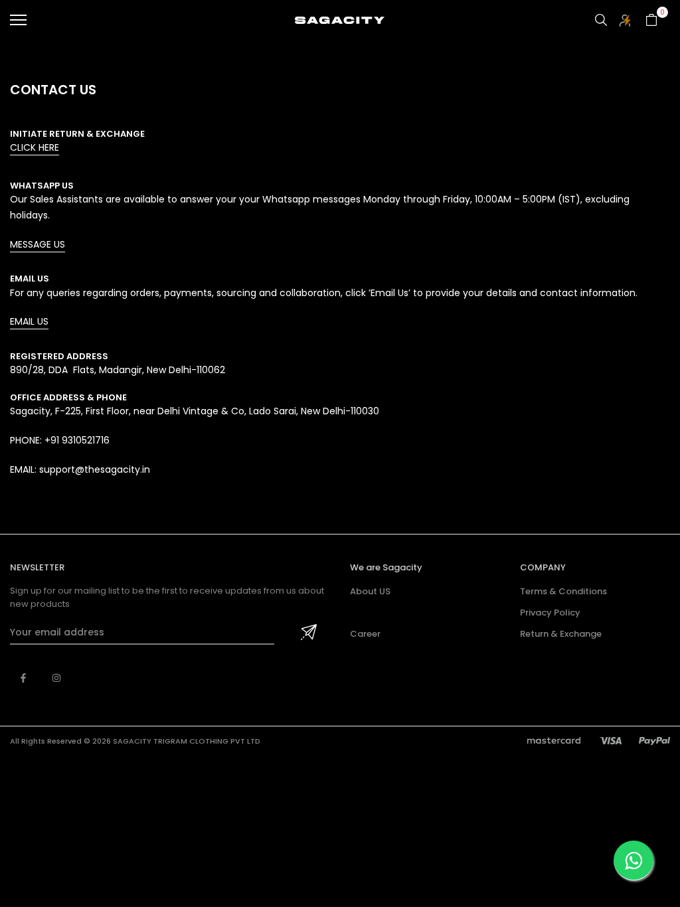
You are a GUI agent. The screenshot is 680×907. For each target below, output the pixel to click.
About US (370, 591)
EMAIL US (29, 321)
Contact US (375, 612)
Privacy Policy (550, 612)
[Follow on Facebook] (23, 678)
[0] (651, 20)
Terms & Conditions (563, 591)
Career (365, 633)
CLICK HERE (34, 147)
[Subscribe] (307, 633)
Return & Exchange (561, 633)
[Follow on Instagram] (56, 678)
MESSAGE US (37, 244)
